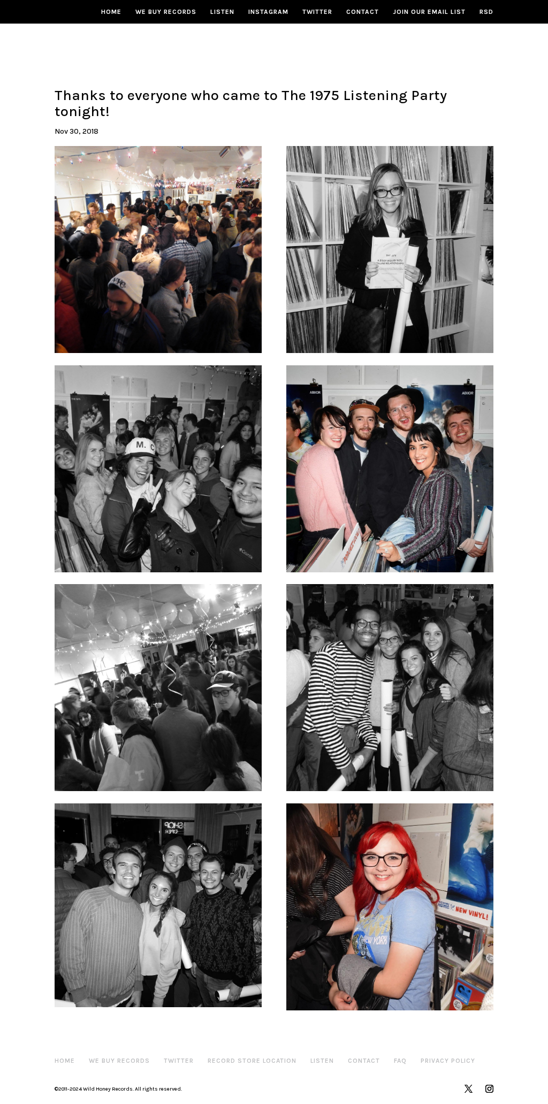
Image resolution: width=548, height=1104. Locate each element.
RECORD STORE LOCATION (252, 1060)
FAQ (400, 1060)
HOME (111, 12)
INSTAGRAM (268, 12)
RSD (486, 12)
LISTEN (222, 12)
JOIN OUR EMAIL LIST (429, 12)
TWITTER (317, 12)
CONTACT (362, 12)
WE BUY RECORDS (165, 12)
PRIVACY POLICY (448, 1060)
